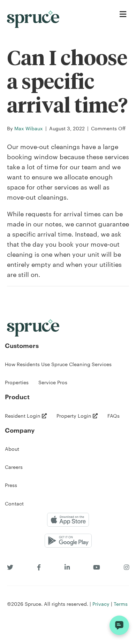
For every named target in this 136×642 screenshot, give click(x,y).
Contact (14, 503)
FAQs (113, 415)
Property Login (74, 415)
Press (11, 484)
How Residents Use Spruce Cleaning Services (58, 364)
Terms (121, 603)
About (12, 448)
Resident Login (23, 415)
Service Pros (52, 382)
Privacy (100, 603)
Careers (14, 466)
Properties (17, 382)
